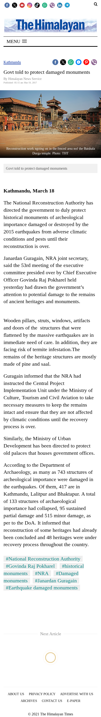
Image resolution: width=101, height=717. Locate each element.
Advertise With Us (76, 694)
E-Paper (73, 701)
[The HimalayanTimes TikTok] (37, 5)
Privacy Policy (42, 694)
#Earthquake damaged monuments (42, 588)
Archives (29, 701)
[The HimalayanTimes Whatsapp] (45, 5)
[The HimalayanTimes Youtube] (22, 5)
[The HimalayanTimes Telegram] (67, 5)
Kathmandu (12, 62)
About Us (16, 694)
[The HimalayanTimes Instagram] (30, 5)
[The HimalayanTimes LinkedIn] (60, 5)
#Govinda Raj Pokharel (30, 566)
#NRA (42, 573)
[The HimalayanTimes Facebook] (7, 5)
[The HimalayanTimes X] (15, 5)
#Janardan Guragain (56, 581)
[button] (17, 41)
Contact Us (52, 701)
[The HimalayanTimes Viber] (52, 5)
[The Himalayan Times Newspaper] (50, 25)
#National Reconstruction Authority (43, 559)
